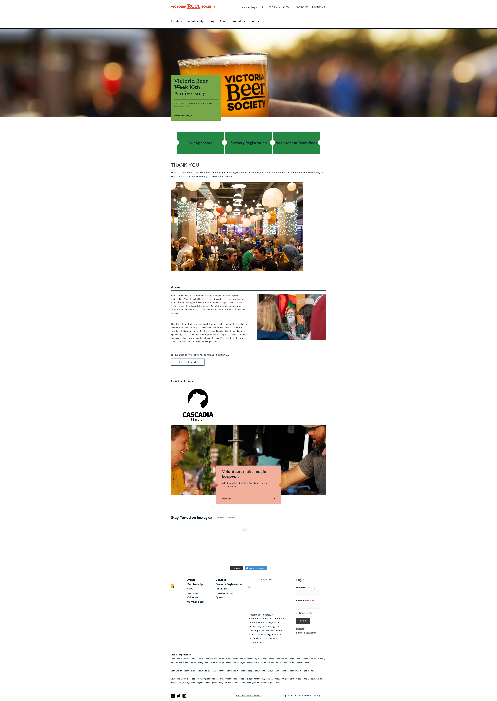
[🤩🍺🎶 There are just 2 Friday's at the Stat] (306, 545)
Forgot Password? (306, 632)
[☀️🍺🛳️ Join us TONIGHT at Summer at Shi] (229, 545)
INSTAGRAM (318, 7)
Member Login (249, 7)
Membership (195, 21)
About (223, 21)
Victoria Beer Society (194, 6)
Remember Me (305, 613)
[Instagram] (184, 696)
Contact (255, 21)
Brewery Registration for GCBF (229, 586)
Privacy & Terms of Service (248, 695)
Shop (264, 7)
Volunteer (239, 21)
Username (305, 587)
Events (175, 21)
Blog (211, 21)
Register (300, 628)
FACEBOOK (302, 7)
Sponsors (193, 593)
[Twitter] (179, 696)
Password (305, 600)
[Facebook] (173, 696)
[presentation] (180, 21)
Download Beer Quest (225, 595)
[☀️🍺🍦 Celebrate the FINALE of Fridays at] (190, 545)
